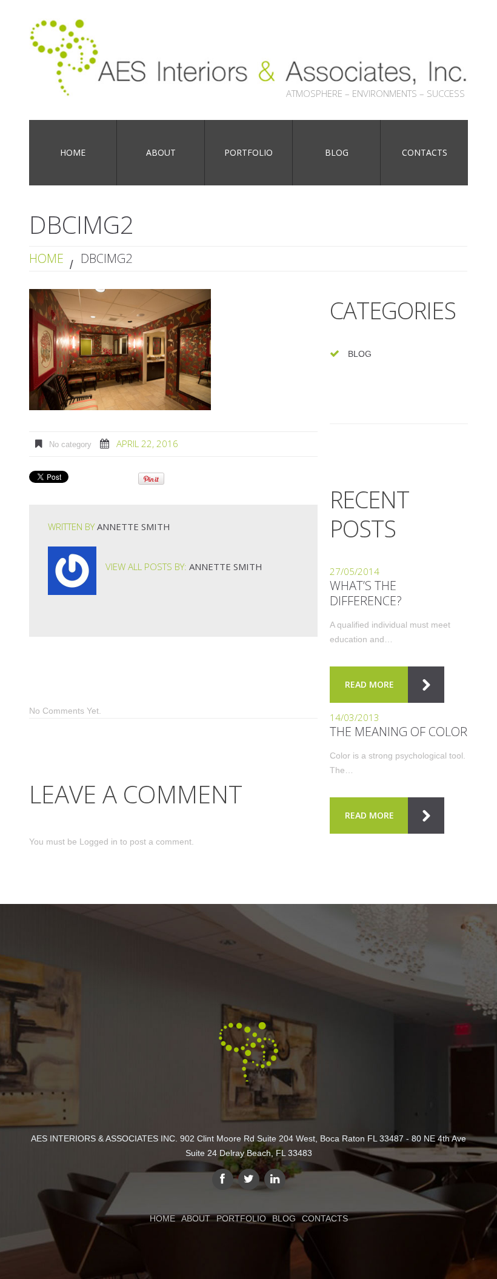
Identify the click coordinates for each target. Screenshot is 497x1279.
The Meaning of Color (398, 731)
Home (46, 258)
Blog (360, 354)
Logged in (98, 841)
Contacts (325, 1218)
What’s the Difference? (366, 593)
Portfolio (241, 1218)
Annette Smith (133, 526)
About (195, 1218)
